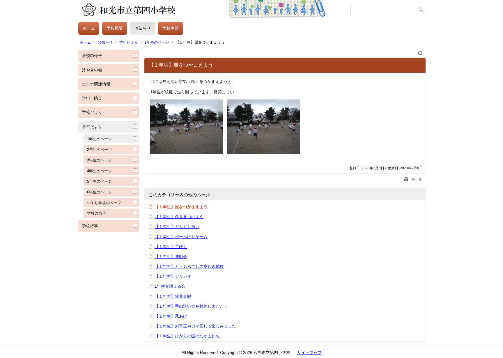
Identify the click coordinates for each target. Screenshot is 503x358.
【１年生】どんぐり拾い (177, 226)
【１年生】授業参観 (173, 296)
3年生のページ (99, 160)
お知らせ (142, 28)
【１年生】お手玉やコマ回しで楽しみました (195, 326)
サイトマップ (309, 352)
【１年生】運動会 (171, 256)
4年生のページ (99, 171)
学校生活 (170, 28)
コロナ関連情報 (96, 84)
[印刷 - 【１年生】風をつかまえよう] (420, 51)
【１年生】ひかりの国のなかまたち (187, 336)
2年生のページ (99, 149)
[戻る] (413, 179)
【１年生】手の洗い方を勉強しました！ (191, 306)
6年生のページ (99, 192)
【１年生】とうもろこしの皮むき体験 (189, 266)
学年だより (128, 42)
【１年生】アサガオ (173, 276)
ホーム (89, 28)
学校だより (92, 112)
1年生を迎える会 (170, 286)
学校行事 (90, 226)
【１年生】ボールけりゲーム (181, 236)
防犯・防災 (92, 98)
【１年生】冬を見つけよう (179, 216)
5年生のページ (99, 181)
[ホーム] (214, 9)
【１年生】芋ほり (171, 246)
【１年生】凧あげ (171, 316)
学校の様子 (92, 55)
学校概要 (115, 28)
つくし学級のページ (104, 203)
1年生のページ (156, 42)
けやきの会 (92, 69)
